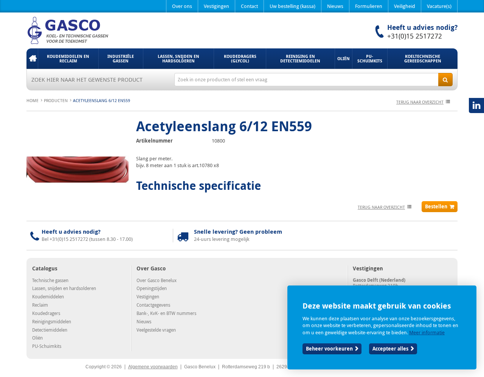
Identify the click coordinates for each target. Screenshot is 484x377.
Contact (249, 6)
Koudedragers (46, 313)
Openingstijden (152, 288)
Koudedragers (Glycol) (240, 58)
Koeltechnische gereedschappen (422, 58)
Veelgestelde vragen (156, 330)
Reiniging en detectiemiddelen (300, 58)
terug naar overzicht (420, 102)
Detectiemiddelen (49, 330)
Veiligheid (404, 6)
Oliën (343, 58)
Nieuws (335, 6)
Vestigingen (216, 6)
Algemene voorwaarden (153, 366)
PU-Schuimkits (369, 58)
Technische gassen (50, 280)
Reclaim (40, 305)
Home (32, 59)
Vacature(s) (439, 6)
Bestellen (436, 206)
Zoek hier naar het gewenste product (87, 79)
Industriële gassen (120, 58)
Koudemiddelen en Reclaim (68, 58)
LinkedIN (476, 105)
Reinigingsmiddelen (51, 321)
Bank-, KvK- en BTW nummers (166, 313)
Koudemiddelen (48, 296)
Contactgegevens (153, 305)
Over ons (182, 6)
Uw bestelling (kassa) (292, 6)
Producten (56, 100)
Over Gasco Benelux (157, 280)
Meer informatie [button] (427, 332)
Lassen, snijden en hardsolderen (178, 58)
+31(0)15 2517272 (414, 35)
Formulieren (368, 6)
